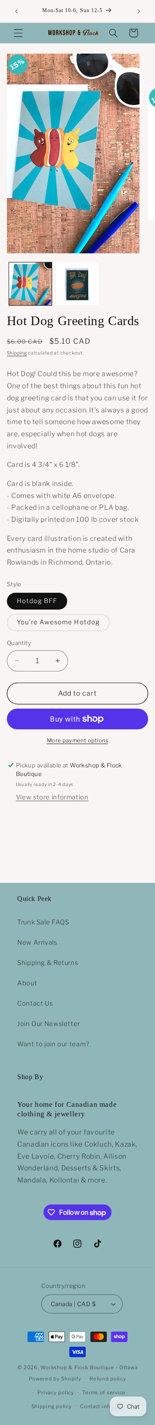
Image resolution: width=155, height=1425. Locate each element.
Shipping (17, 353)
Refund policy (108, 1379)
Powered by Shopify (55, 1379)
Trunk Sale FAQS (43, 922)
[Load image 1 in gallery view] (30, 283)
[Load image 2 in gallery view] (77, 283)
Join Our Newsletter (48, 1024)
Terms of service (104, 1393)
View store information (52, 797)
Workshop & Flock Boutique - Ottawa (88, 1367)
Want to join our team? (53, 1044)
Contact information (106, 1406)
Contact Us (35, 1003)
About (27, 983)
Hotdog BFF (37, 601)
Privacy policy (55, 1393)
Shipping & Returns (47, 963)
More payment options (77, 740)
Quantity (19, 642)
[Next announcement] (138, 11)
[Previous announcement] (16, 11)
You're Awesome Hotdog (58, 622)
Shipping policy (51, 1406)
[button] (18, 33)
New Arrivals (37, 942)
